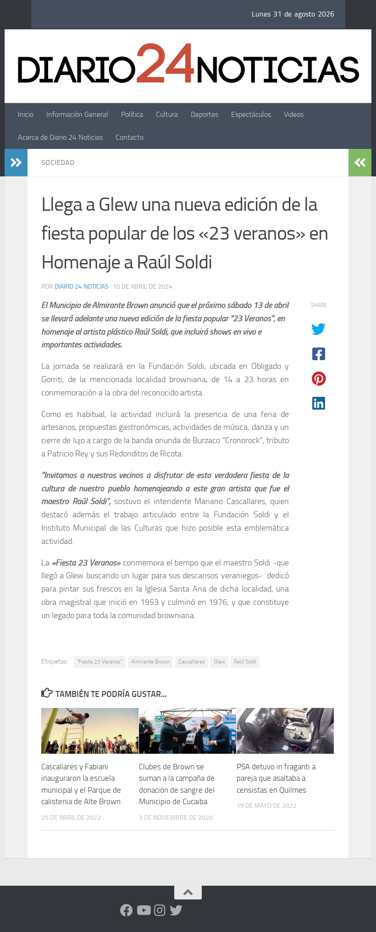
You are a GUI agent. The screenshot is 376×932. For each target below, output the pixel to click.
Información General (77, 114)
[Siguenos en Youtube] (143, 910)
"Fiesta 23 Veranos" (99, 661)
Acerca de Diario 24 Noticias (60, 137)
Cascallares (191, 661)
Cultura (167, 114)
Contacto (130, 137)
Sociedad (57, 162)
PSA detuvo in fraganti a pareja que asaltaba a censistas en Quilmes (276, 778)
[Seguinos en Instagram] (159, 910)
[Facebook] (126, 910)
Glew (219, 661)
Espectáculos (251, 114)
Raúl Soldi (245, 661)
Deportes (204, 114)
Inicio (25, 114)
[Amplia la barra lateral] (16, 162)
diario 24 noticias (82, 287)
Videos (294, 114)
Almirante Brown (150, 661)
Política (132, 114)
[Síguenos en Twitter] (176, 910)
